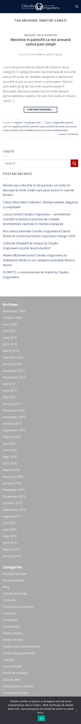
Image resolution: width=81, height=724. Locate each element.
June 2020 (10, 324)
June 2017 (10, 390)
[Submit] (74, 163)
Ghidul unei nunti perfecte (21, 646)
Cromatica (10, 620)
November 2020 (14, 311)
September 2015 (14, 510)
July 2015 (9, 523)
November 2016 (14, 417)
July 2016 (9, 443)
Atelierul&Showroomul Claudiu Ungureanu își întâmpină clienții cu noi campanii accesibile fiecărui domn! (39, 260)
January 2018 (12, 364)
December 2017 (14, 371)
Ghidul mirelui (12, 633)
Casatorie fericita (15, 593)
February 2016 (13, 477)
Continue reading (40, 109)
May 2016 (9, 457)
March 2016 (11, 470)
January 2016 (12, 483)
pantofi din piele (55, 126)
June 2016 (10, 450)
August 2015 (12, 516)
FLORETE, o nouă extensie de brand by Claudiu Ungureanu (36, 274)
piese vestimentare (57, 130)
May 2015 (9, 536)
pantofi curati (37, 126)
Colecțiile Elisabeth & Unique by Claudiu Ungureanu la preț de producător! (30, 245)
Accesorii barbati (14, 574)
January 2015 (12, 556)
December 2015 (14, 490)
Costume (9, 600)
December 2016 (14, 410)
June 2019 (10, 338)
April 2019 (10, 344)
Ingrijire (29, 35)
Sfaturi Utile (11, 680)
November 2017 (14, 377)
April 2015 (10, 543)
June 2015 (10, 529)
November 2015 (14, 496)
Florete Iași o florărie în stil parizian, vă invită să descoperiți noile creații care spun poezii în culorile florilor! (38, 190)
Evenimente (11, 626)
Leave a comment (68, 134)
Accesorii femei (13, 580)
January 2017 (12, 404)
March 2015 (11, 549)
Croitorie (9, 613)
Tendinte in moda (15, 693)
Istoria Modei (12, 666)
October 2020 (12, 318)
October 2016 (12, 424)
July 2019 (9, 331)
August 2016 (12, 437)
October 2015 (12, 503)
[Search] (76, 6)
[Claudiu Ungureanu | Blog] (40, 6)
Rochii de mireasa (15, 673)
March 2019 (11, 351)
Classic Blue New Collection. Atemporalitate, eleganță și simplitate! (40, 204)
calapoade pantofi (63, 122)
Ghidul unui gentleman (19, 653)
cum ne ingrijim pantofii (16, 126)
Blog (6, 587)
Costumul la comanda (18, 607)
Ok (41, 718)
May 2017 (9, 397)
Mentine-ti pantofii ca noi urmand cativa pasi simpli (40, 42)
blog (59, 54)
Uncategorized (47, 35)
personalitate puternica (32, 130)
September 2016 (14, 430)
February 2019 (13, 357)
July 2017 (9, 384)
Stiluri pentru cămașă (18, 686)
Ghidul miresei (13, 640)
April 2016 (10, 463)
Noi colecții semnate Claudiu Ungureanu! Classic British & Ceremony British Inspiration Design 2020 (39, 233)
